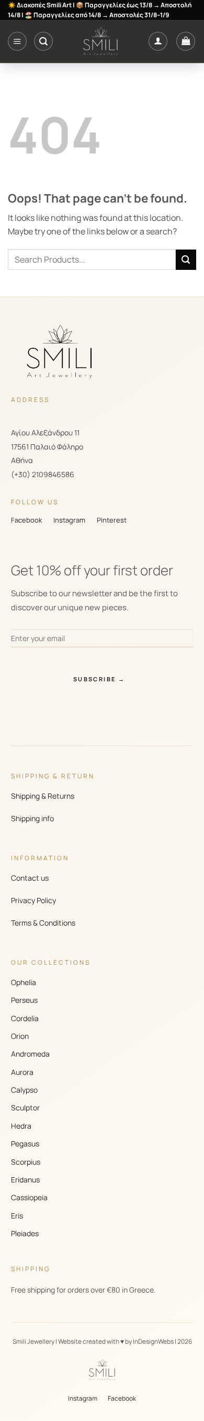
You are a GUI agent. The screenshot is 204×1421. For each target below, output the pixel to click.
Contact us (30, 878)
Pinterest (112, 520)
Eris (17, 1216)
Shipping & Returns (42, 796)
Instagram (69, 520)
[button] (17, 41)
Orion (20, 1036)
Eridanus (25, 1180)
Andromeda (30, 1054)
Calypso (24, 1090)
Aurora (22, 1072)
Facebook (26, 520)
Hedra (21, 1126)
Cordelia (25, 1018)
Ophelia (23, 982)
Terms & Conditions (43, 923)
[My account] (158, 41)
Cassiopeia (29, 1197)
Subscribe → (99, 679)
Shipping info (32, 818)
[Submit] (186, 260)
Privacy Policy (33, 900)
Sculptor (25, 1107)
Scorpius (25, 1162)
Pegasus (25, 1143)
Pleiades (25, 1233)
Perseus (24, 1000)
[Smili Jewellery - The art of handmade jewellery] (100, 41)
